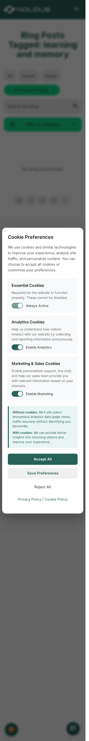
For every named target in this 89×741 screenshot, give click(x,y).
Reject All (42, 487)
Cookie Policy (56, 499)
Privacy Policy (30, 499)
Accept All (43, 459)
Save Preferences (42, 473)
